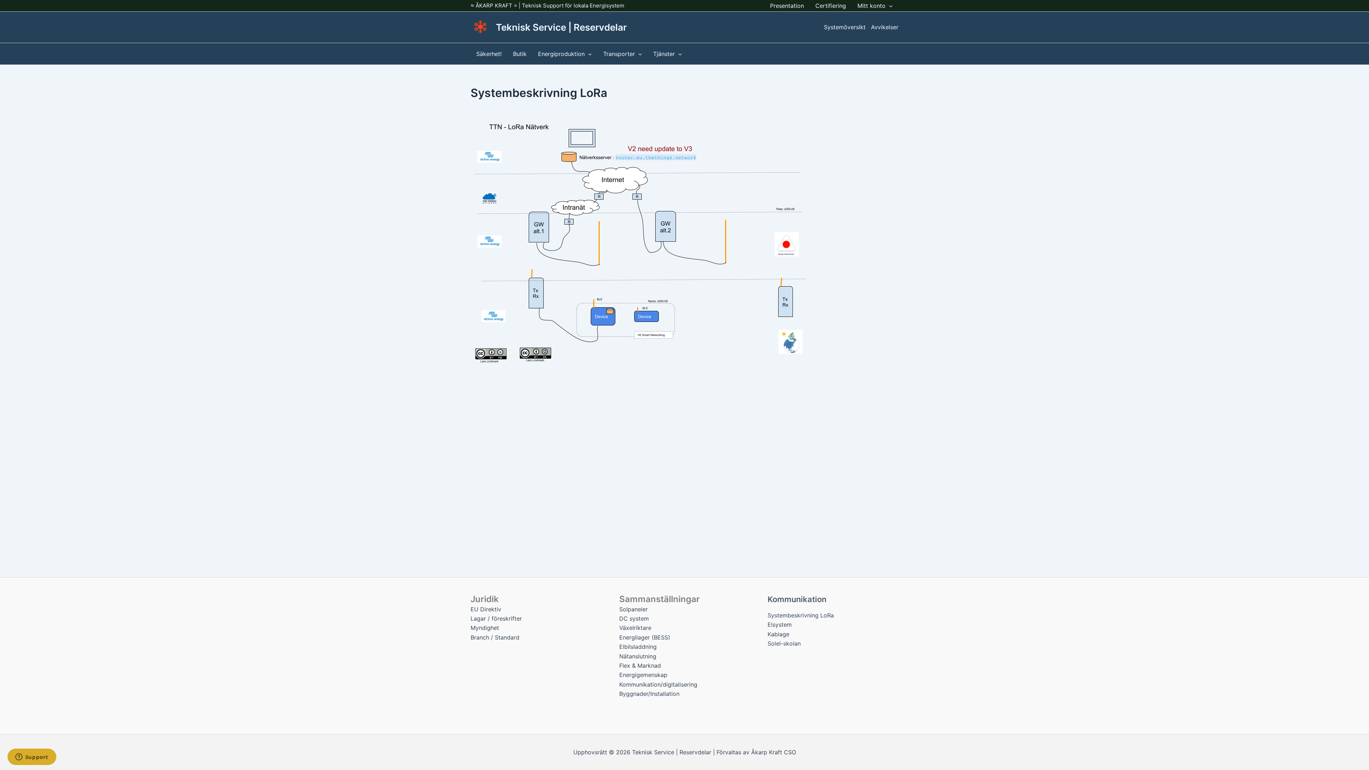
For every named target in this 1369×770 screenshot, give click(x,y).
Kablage (778, 634)
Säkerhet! (489, 53)
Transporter (619, 53)
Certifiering (830, 5)
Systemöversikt (845, 27)
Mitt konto (871, 5)
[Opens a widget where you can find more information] (31, 757)
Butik (520, 53)
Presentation (787, 5)
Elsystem (780, 624)
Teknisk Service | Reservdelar (561, 27)
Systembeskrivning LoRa (801, 615)
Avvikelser (884, 27)
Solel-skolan (784, 643)
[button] (889, 5)
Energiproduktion (561, 53)
